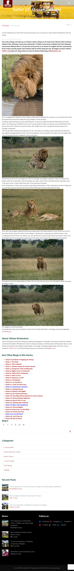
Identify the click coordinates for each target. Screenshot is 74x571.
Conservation (9, 447)
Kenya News (8, 456)
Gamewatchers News (12, 452)
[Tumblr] (15, 425)
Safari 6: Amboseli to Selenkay (17, 373)
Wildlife (7, 470)
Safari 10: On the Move (14, 382)
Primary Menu (69, 3)
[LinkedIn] (19, 425)
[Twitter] (7, 425)
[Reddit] (23, 425)
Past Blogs (5, 25)
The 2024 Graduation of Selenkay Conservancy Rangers (28, 505)
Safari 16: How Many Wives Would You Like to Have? (24, 396)
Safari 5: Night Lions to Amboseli (17, 371)
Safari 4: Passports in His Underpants (19, 369)
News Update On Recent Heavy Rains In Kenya (25, 496)
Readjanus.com (50, 348)
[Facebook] (3, 425)
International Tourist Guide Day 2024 (22, 552)
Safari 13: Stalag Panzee (14, 389)
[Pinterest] (11, 425)
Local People (9, 461)
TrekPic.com (6, 51)
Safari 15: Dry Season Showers (17, 393)
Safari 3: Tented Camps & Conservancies (20, 366)
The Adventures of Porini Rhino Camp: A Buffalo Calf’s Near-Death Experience (35, 487)
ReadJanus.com (55, 51)
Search (70, 431)
